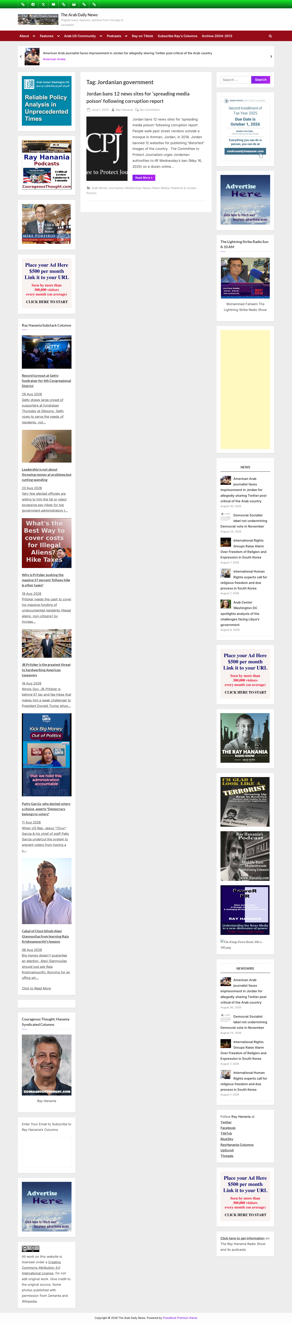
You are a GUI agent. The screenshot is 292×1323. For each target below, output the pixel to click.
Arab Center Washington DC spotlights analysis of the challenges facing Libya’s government (239, 613)
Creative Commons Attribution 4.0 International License (41, 1267)
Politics (91, 193)
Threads (226, 1156)
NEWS (245, 467)
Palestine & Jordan (183, 188)
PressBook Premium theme (180, 1317)
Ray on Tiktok (142, 36)
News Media (160, 188)
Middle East (133, 188)
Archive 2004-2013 (217, 36)
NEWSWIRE (245, 968)
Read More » (145, 178)
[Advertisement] (245, 389)
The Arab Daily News (79, 14)
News (147, 188)
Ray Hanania (124, 109)
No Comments (150, 110)
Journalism (116, 188)
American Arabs (54, 59)
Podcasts (114, 36)
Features (46, 36)
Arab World (99, 188)
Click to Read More (36, 988)
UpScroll (227, 1150)
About (24, 36)
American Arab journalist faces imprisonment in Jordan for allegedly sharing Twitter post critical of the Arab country (127, 53)
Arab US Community (80, 36)
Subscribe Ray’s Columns (177, 36)
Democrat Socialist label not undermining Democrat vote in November (243, 520)
